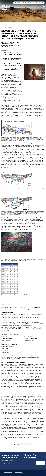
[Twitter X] (24, 444)
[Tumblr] (30, 444)
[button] (44, 6)
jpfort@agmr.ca (29, 340)
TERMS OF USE (18, 472)
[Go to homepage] (4, 8)
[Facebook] (21, 444)
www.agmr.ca (5, 352)
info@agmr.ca (5, 350)
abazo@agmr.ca (5, 340)
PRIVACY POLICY (8, 472)
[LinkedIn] (27, 444)
